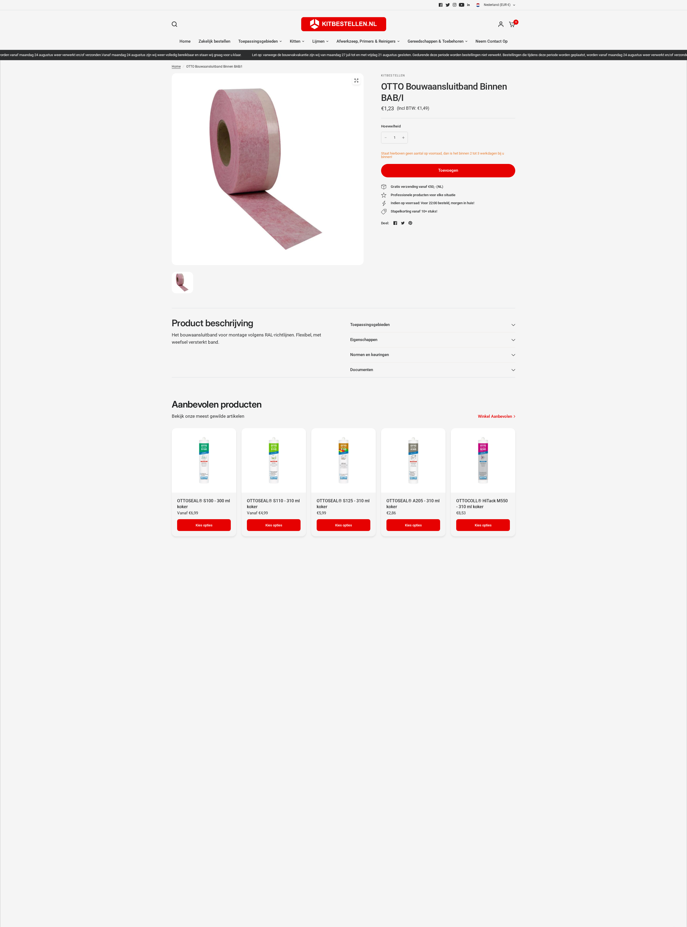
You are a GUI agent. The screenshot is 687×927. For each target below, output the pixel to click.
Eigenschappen (363, 339)
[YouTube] (461, 4)
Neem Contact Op (491, 41)
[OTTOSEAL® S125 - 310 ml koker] (343, 460)
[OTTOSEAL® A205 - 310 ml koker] (413, 460)
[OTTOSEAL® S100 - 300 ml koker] (204, 460)
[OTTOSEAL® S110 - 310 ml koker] (274, 460)
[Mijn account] (501, 24)
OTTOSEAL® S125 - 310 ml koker (343, 503)
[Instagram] (454, 4)
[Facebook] (440, 4)
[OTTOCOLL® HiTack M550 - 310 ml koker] (483, 460)
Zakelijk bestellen (214, 41)
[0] (510, 24)
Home (185, 41)
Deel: (385, 223)
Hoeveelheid (391, 126)
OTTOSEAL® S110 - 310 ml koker (273, 503)
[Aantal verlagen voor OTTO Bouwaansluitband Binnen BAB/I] (385, 137)
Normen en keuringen (369, 354)
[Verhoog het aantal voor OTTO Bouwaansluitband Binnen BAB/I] (403, 137)
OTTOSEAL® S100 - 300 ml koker (203, 503)
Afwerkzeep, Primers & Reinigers (366, 41)
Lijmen (318, 41)
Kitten (295, 41)
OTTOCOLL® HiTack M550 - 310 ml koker (482, 503)
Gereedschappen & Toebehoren (435, 41)
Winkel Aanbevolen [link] (495, 417)
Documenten (361, 369)
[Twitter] (447, 4)
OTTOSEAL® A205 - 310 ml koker (413, 503)
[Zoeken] (176, 24)
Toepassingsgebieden (258, 41)
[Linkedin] (468, 4)
